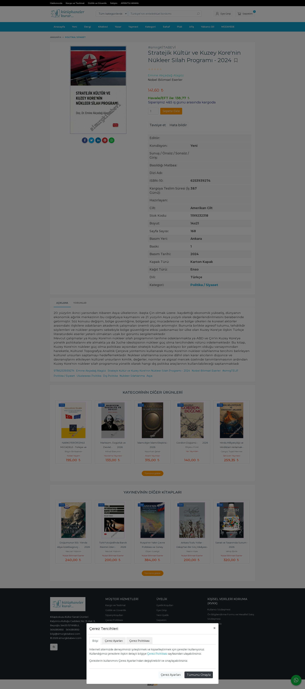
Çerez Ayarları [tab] (114, 640)
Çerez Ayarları (171, 674)
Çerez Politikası (157, 653)
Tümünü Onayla (199, 674)
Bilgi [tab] (95, 640)
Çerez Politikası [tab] (139, 640)
